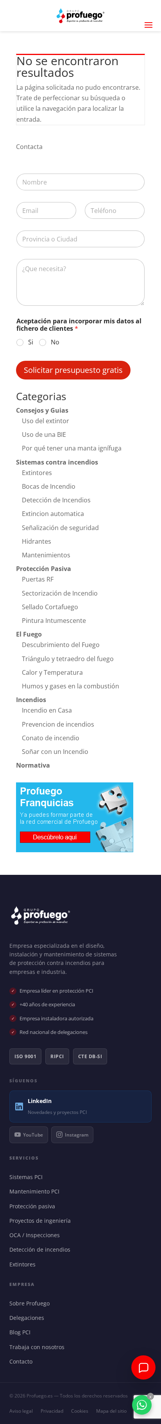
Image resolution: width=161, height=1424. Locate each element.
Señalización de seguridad (60, 527)
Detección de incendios (41, 1249)
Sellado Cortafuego (50, 607)
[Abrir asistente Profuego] (143, 1367)
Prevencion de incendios (58, 724)
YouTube (33, 1134)
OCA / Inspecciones (36, 1235)
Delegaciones (28, 1317)
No (55, 342)
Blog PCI (21, 1332)
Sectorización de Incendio (60, 593)
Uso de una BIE (44, 434)
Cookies (79, 1411)
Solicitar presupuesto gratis (73, 370)
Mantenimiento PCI (36, 1191)
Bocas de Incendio (48, 486)
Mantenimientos (46, 555)
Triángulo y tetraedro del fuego (68, 658)
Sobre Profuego (31, 1303)
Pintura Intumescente (54, 620)
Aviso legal (21, 1411)
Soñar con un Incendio (55, 751)
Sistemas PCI (27, 1177)
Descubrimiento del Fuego (61, 644)
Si (30, 342)
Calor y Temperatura (52, 672)
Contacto (22, 1361)
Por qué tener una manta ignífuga (72, 448)
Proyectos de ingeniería (41, 1220)
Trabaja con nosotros (38, 1347)
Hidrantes (36, 541)
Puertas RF (38, 579)
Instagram (76, 1134)
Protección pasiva (34, 1206)
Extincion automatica (53, 513)
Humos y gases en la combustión (70, 686)
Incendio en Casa (47, 710)
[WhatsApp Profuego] (142, 1405)
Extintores (37, 472)
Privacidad (52, 1411)
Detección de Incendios (56, 500)
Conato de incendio (50, 738)
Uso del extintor (45, 421)
